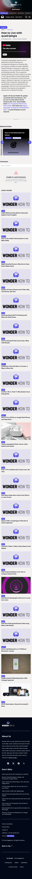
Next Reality (21, 13)
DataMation (24, 862)
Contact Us (5, 830)
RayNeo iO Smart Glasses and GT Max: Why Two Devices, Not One (15, 290)
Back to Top (6, 846)
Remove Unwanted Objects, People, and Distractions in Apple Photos (13, 778)
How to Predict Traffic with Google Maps (13, 791)
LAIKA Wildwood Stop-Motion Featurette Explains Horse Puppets (14, 214)
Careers (8, 836)
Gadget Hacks (12, 13)
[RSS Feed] (24, 763)
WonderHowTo (4, 13)
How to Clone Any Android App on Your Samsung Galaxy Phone (15, 782)
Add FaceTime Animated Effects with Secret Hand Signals (15, 794)
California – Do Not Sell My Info (10, 833)
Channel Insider (13, 867)
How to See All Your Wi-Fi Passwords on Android (15, 774)
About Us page (13, 757)
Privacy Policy (5, 827)
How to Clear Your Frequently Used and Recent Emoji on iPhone (15, 804)
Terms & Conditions (7, 824)
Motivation (16, 9)
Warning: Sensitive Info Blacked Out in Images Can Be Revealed (15, 813)
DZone (22, 867)
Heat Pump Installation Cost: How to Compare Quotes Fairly (13, 573)
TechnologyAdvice (19, 858)
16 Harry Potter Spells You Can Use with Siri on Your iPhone (15, 787)
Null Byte (27, 13)
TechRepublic (8, 862)
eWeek (16, 862)
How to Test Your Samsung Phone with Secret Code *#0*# (16, 799)
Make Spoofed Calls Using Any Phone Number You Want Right (16, 808)
